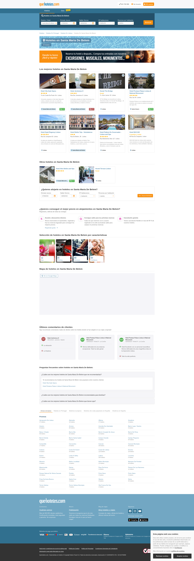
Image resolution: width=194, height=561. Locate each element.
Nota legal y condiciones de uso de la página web (53, 548)
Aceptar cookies (182, 556)
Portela (71, 473)
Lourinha (131, 455)
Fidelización (74, 510)
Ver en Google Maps (50, 276)
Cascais (101, 444)
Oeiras (71, 467)
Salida (84, 20)
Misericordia (43, 467)
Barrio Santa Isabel (75, 438)
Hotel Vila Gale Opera (50, 383)
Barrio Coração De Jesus (107, 432)
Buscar (148, 22)
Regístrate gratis (50, 228)
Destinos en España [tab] (119, 411)
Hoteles (41, 33)
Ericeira (130, 450)
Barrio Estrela (43, 438)
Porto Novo (102, 473)
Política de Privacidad (87, 548)
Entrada (65, 20)
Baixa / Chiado (44, 432)
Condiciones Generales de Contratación (106, 548)
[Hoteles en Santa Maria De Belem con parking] (64, 251)
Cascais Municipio (134, 444)
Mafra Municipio (104, 461)
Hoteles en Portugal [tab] (60, 411)
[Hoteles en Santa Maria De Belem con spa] (47, 251)
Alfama (101, 420)
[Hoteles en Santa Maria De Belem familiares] (97, 251)
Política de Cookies (74, 548)
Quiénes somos (45, 510)
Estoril (41, 455)
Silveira (101, 479)
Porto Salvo (131, 473)
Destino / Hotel (45, 20)
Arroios (71, 426)
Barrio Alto (72, 432)
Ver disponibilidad (145, 195)
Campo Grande (103, 438)
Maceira (42, 461)
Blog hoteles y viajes (107, 510)
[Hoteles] (54, 4)
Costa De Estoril (74, 450)
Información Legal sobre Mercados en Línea (51, 551)
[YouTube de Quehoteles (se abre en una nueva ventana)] (140, 511)
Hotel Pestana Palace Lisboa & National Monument (59, 386)
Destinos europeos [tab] (75, 411)
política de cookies (178, 551)
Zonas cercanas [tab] (46, 411)
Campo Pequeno (133, 438)
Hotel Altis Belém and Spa (65, 168)
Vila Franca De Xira (105, 485)
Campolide (42, 444)
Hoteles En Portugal (52, 33)
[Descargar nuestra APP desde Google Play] (133, 520)
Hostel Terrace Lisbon (103, 168)
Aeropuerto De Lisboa (46, 420)
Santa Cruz (72, 479)
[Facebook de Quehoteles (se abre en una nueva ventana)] (130, 511)
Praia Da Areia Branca (46, 479)
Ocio (62, 11)
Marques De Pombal (134, 461)
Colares (41, 450)
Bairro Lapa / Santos (134, 426)
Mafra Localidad (74, 461)
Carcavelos (72, 444)
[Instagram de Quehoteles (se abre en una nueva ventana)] (135, 511)
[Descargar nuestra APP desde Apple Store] (143, 520)
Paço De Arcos (103, 467)
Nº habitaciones (104, 20)
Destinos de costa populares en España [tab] (97, 411)
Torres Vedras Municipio (76, 485)
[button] (148, 4)
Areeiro (41, 426)
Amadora (131, 420)
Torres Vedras (43, 485)
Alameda (72, 420)
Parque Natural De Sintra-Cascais (50, 473)
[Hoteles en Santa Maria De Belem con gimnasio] (80, 251)
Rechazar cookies (162, 556)
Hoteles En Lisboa (66, 33)
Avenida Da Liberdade (106, 426)
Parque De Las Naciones (136, 467)
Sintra (130, 479)
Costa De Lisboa (104, 450)
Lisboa (101, 455)
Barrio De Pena (133, 432)
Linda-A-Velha (73, 455)
